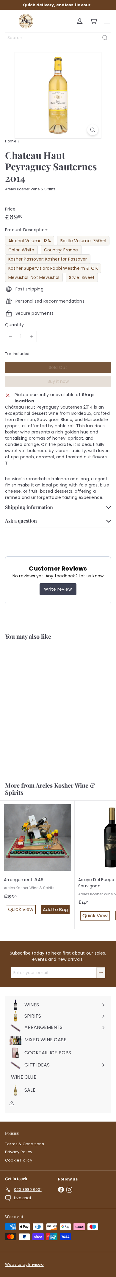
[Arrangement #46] (37, 862)
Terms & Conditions (24, 1144)
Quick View (39, 760)
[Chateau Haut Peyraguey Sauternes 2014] (37, 707)
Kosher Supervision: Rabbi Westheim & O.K (53, 268)
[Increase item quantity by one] (31, 336)
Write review (58, 589)
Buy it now (58, 381)
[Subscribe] (100, 972)
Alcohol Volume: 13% (29, 241)
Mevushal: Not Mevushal (33, 277)
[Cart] (93, 21)
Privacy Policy (18, 1152)
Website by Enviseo (24, 1264)
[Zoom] (92, 129)
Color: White (21, 250)
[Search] (105, 37)
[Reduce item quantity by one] (10, 336)
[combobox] (58, 37)
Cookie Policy (18, 1160)
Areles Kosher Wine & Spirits (50, 788)
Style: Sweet (82, 277)
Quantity (14, 325)
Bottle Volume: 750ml (83, 241)
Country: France (61, 250)
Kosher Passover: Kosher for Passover (47, 259)
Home (10, 141)
